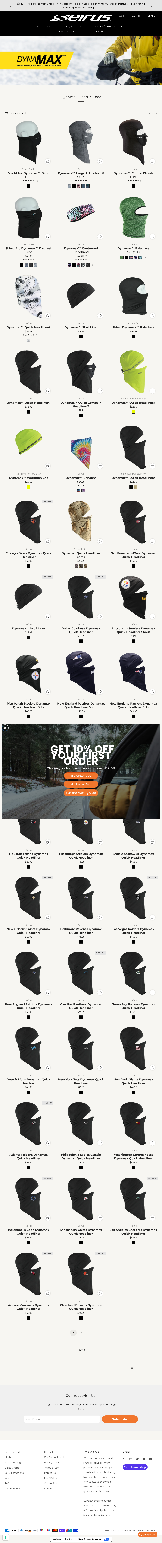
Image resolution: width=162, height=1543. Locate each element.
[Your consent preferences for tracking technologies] (6, 1537)
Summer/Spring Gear (81, 793)
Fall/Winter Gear (81, 776)
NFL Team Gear (81, 784)
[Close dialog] (5, 728)
